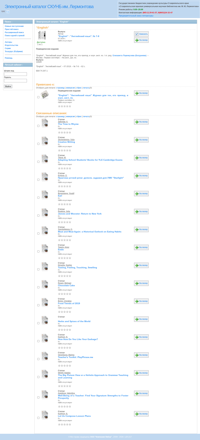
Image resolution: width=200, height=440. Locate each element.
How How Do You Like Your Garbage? (78, 339)
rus (7, 12)
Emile (61, 249)
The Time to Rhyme (68, 124)
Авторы (8, 42)
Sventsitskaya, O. (65, 229)
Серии (8, 48)
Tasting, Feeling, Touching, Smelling (77, 267)
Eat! (60, 195)
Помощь (8, 58)
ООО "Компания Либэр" (101, 437)
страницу (60, 88)
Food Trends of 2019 (69, 303)
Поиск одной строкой (14, 35)
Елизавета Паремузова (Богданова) (129, 55)
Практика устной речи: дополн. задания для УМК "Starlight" (91, 178)
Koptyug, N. (63, 337)
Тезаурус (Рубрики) (14, 51)
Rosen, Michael (64, 283)
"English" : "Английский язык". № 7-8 (78, 36)
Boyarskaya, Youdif (66, 193)
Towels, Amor (63, 247)
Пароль (7, 77)
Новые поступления (14, 26)
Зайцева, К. (63, 122)
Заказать (143, 34)
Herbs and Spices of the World (74, 321)
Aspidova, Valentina (66, 393)
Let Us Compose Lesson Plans (74, 416)
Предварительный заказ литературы (136, 16)
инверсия (70, 88)
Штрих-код (9, 71)
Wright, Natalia (64, 373)
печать (86, 88)
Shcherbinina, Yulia (66, 140)
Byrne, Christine (65, 301)
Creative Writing (66, 142)
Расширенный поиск (14, 32)
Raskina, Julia (64, 211)
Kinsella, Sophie (65, 265)
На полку (143, 40)
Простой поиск (11, 29)
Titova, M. (62, 157)
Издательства (11, 45)
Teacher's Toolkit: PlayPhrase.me (75, 357)
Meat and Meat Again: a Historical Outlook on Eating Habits (89, 231)
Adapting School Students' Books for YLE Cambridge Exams (90, 160)
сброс (79, 88)
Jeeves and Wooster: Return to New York (80, 213)
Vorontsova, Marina (66, 355)
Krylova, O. (62, 175)
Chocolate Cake (66, 285)
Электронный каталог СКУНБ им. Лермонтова (49, 6)
